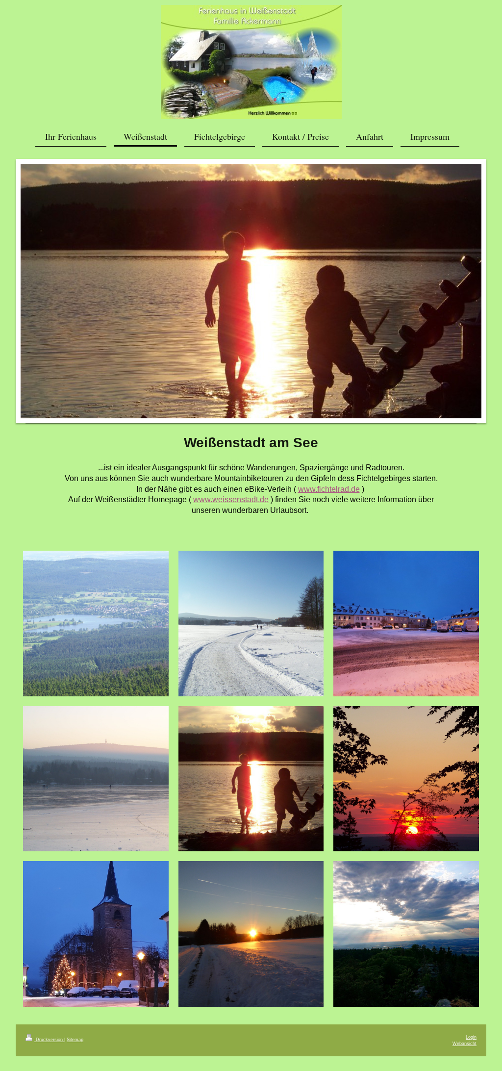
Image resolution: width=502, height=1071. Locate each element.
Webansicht (464, 1043)
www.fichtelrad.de (329, 489)
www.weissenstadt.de (231, 499)
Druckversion (49, 1039)
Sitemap (75, 1039)
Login (471, 1037)
